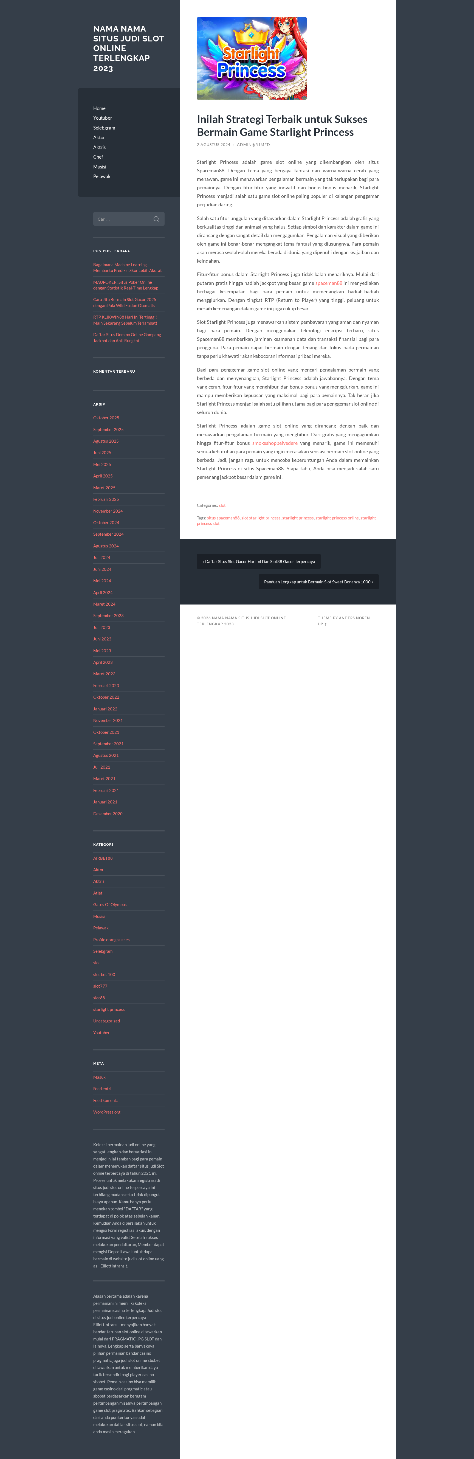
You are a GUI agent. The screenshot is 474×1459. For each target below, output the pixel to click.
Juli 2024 (101, 557)
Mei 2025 (102, 464)
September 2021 (108, 743)
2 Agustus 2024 (213, 144)
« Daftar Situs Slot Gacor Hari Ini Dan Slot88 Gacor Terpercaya (258, 561)
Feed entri (102, 1088)
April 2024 (103, 592)
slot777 (100, 985)
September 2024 (108, 534)
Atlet (98, 892)
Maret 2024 (104, 603)
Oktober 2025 (106, 417)
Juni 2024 (102, 569)
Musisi (99, 167)
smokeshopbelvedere (275, 443)
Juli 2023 (101, 627)
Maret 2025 (104, 487)
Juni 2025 (102, 452)
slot (96, 962)
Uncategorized (106, 1020)
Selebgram (104, 128)
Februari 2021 (106, 790)
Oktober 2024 (106, 522)
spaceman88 (328, 283)
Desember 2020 (108, 813)
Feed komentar (106, 1100)
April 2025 (103, 475)
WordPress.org (106, 1111)
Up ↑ (322, 624)
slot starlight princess (261, 517)
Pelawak (102, 176)
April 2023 (103, 662)
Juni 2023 (102, 638)
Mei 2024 (102, 580)
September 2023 (108, 615)
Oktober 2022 (106, 697)
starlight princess (109, 1009)
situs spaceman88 (223, 517)
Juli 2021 (101, 766)
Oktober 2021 (106, 732)
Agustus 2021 (106, 755)
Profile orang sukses (111, 939)
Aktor (99, 137)
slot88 (99, 997)
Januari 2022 (105, 708)
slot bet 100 (104, 974)
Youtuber (102, 118)
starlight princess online (337, 517)
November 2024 (108, 510)
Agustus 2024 (106, 545)
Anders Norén (354, 618)
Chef (98, 157)
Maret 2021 (104, 778)
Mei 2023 (102, 650)
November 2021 (108, 720)
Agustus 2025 (106, 440)
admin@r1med (253, 144)
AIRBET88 (103, 858)
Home (99, 108)
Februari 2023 (106, 685)
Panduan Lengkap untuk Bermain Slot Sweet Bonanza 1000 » (318, 581)
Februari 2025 (106, 499)
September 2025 (108, 429)
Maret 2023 (104, 673)
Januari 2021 (105, 801)
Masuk (99, 1077)
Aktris (99, 147)
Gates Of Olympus (110, 904)
